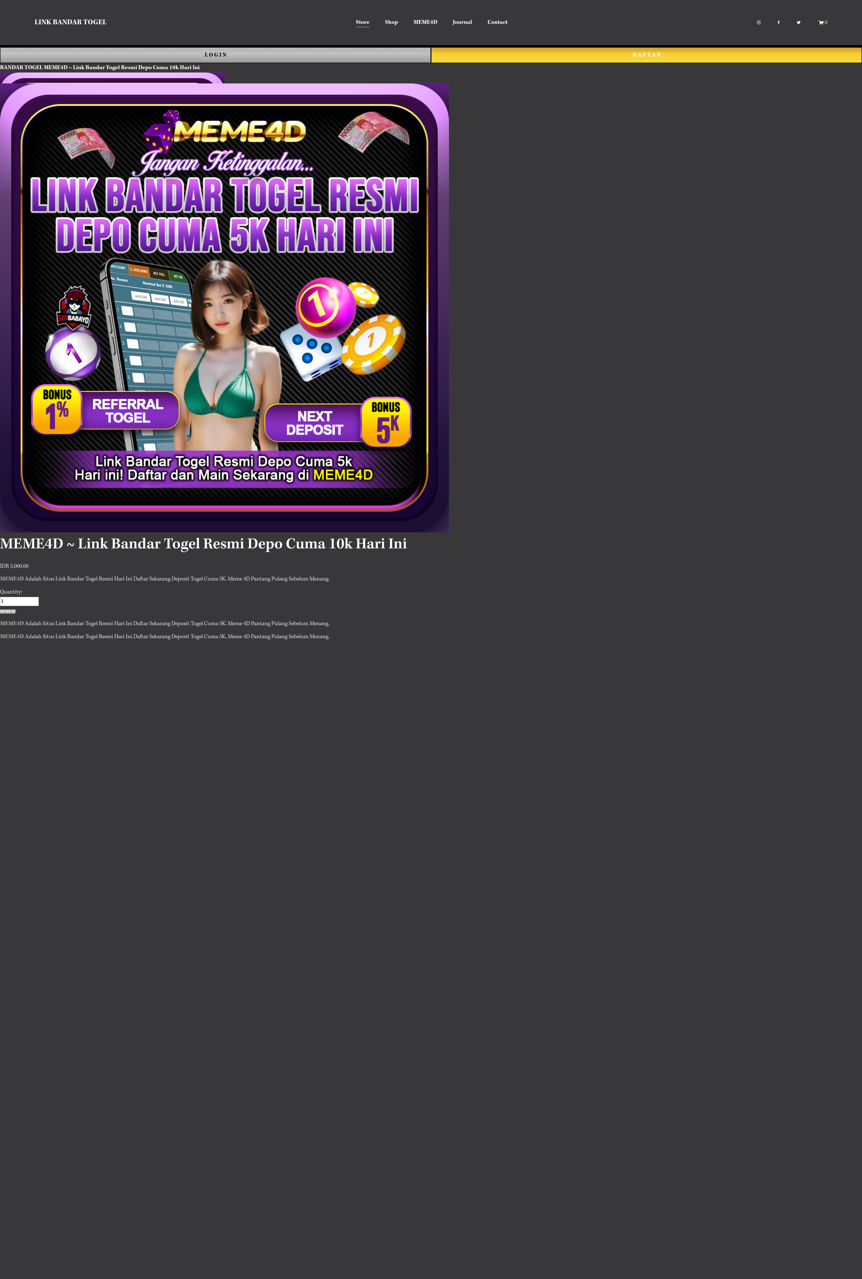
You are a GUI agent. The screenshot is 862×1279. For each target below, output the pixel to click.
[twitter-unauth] (798, 22)
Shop (391, 22)
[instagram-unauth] (758, 22)
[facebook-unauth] (778, 22)
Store (362, 22)
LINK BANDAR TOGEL (71, 22)
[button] (7, 611)
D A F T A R (647, 55)
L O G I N (215, 55)
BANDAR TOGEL (21, 68)
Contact (498, 22)
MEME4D (425, 22)
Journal (462, 22)
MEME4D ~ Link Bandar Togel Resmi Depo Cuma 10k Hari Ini (122, 68)
